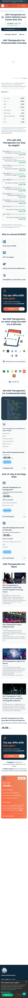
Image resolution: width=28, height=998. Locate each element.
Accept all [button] (7, 995)
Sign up (24, 5)
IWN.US (8, 173)
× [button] (26, 981)
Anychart (25, 78)
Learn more (7, 462)
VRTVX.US (9, 157)
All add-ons (15, 382)
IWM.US (8, 187)
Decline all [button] (20, 995)
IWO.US (8, 200)
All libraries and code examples (15, 361)
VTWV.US (9, 165)
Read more (19, 988)
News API (22, 34)
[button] (14, 989)
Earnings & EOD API (11, 34)
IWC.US (8, 151)
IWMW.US (9, 179)
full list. (21, 810)
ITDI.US (8, 214)
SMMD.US (9, 194)
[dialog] (14, 989)
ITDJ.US (8, 206)
